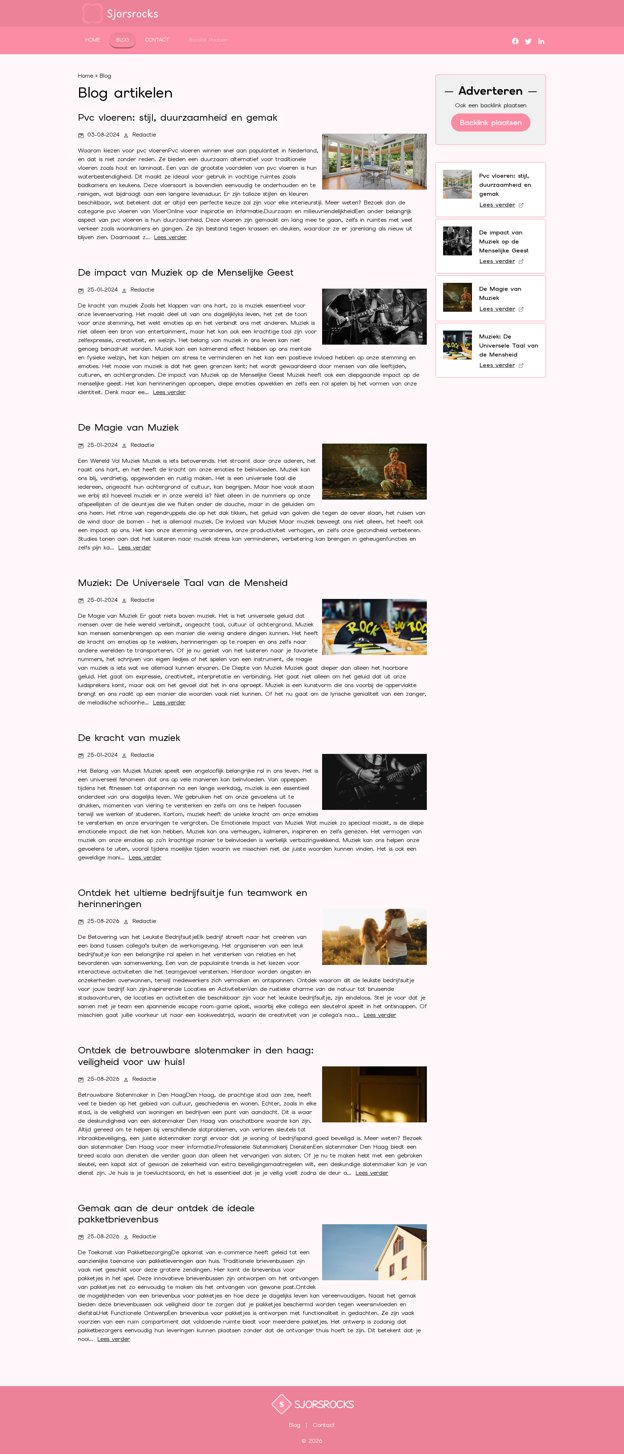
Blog (122, 39)
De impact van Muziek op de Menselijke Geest (504, 241)
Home (92, 39)
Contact (157, 39)
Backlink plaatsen (491, 122)
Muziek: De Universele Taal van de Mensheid (508, 345)
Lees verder (497, 204)
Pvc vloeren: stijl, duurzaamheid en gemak (505, 185)
